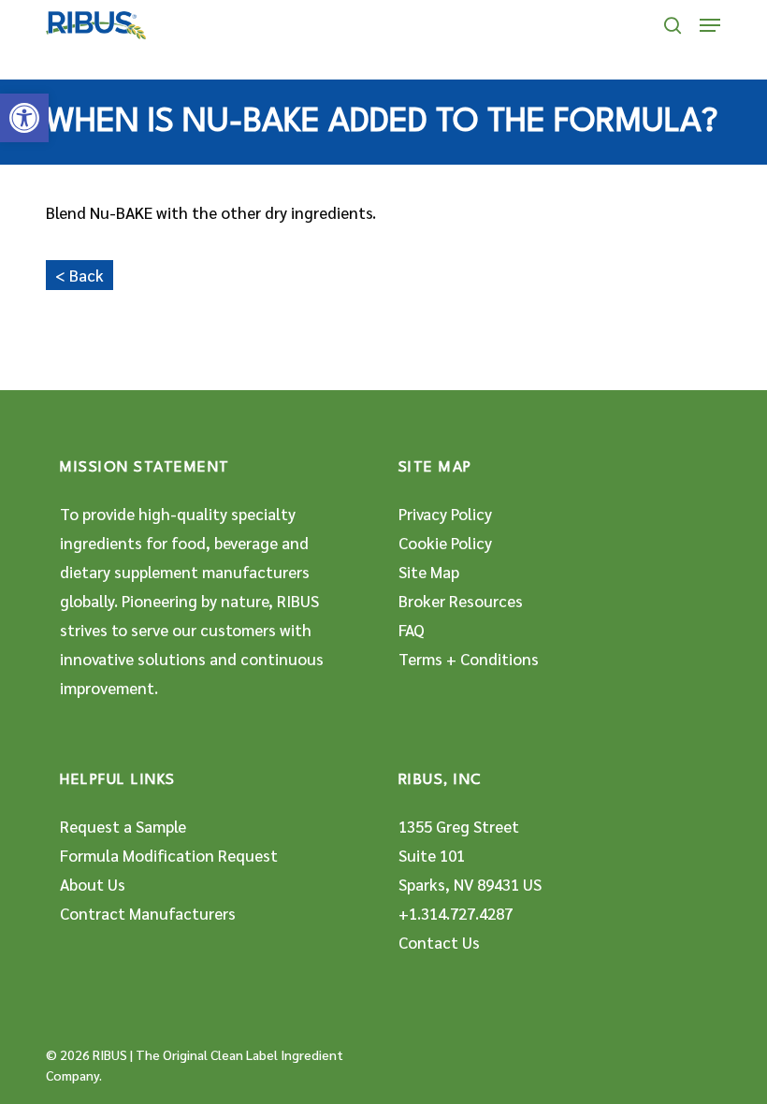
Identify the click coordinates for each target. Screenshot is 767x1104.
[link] (24, 118)
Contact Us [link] (439, 942)
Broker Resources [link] (460, 600)
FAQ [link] (411, 629)
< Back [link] (79, 275)
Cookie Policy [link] (445, 542)
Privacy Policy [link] (445, 513)
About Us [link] (92, 884)
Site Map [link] (428, 571)
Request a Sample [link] (123, 826)
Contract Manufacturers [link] (148, 913)
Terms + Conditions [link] (468, 658)
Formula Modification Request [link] (169, 855)
